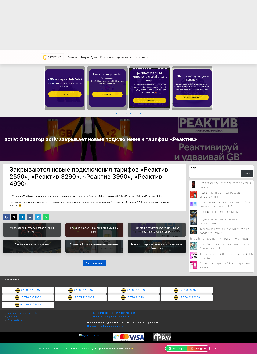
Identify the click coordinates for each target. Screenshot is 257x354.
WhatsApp (178, 348)
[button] (120, 113)
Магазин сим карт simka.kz (22, 313)
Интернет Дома (88, 57)
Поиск (193, 167)
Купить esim (107, 57)
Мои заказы (141, 57)
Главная (72, 57)
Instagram (200, 348)
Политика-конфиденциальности (111, 316)
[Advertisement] (128, 22)
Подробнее (150, 100)
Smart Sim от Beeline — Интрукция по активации (220, 238)
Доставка (12, 316)
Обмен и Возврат (16, 320)
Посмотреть (65, 94)
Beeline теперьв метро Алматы (219, 211)
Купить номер (124, 57)
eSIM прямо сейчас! (192, 97)
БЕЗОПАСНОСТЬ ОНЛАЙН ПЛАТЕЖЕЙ (114, 313)
